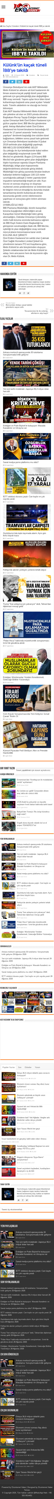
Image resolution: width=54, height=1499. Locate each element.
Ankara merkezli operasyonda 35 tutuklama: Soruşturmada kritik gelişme (23, 353)
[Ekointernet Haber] (27, 7)
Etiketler (28, 1067)
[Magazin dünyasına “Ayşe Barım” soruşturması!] (9, 1160)
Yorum (37, 1067)
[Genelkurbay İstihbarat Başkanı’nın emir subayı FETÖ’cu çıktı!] (9, 1149)
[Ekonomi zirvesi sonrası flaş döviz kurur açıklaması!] (9, 1087)
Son (19, 1067)
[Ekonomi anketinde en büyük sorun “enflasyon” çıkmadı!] (9, 1098)
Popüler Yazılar (8, 1067)
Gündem (15, 26)
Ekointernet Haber (19, 1487)
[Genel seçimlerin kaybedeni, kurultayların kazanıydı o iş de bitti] (9, 1172)
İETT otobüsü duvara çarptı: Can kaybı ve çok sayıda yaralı (26, 976)
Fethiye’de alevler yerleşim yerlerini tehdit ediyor (24, 570)
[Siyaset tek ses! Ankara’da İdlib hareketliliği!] (9, 1110)
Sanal (7, 20)
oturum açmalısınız (42, 770)
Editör (7, 75)
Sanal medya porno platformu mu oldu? (20, 462)
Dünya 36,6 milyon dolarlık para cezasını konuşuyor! (30, 1417)
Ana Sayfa (6, 26)
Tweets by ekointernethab (12, 1210)
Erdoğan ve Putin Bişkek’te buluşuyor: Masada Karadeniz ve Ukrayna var (24, 426)
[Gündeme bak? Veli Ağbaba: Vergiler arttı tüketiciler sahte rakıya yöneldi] (9, 1121)
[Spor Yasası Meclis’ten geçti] (9, 1132)
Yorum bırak (44, 75)
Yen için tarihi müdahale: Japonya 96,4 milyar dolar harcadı (25, 959)
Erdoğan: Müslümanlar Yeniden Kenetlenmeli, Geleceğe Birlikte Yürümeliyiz (23, 678)
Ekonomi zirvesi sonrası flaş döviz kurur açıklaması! (31, 1428)
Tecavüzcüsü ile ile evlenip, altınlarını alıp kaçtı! (36, 311)
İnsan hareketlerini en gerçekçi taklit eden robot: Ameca (24, 1139)
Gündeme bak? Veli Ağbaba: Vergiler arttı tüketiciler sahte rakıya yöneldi (32, 1462)
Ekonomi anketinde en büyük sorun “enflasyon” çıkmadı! (32, 1440)
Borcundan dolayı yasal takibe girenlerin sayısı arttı (19, 305)
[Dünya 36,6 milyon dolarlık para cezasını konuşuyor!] (9, 1076)
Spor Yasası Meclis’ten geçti (28, 1129)
